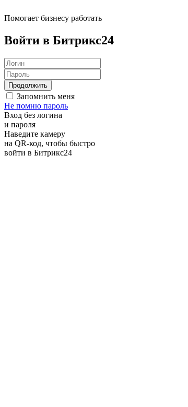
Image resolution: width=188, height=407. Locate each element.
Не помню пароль (36, 105)
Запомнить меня (46, 96)
